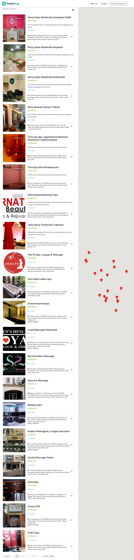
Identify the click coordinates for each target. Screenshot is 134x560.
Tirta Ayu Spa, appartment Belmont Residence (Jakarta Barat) (48, 138)
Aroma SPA (34, 506)
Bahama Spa (35, 405)
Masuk (94, 4)
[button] (126, 272)
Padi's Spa (33, 532)
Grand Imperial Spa (38, 303)
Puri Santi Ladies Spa (40, 279)
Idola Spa (33, 482)
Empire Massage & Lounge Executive (49, 431)
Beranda (5, 9)
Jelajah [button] (104, 4)
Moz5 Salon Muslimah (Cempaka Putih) (49, 17)
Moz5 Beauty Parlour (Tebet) (44, 107)
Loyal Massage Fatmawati (42, 329)
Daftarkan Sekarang (118, 4)
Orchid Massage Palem (41, 457)
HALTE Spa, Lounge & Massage (45, 254)
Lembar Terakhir (48, 556)
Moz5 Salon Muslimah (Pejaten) (45, 47)
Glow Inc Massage (38, 380)
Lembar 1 (7, 556)
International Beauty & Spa (43, 194)
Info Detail (31, 30)
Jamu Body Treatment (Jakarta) (45, 224)
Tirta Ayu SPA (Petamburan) (43, 167)
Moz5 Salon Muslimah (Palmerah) (46, 77)
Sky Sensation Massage (41, 356)
